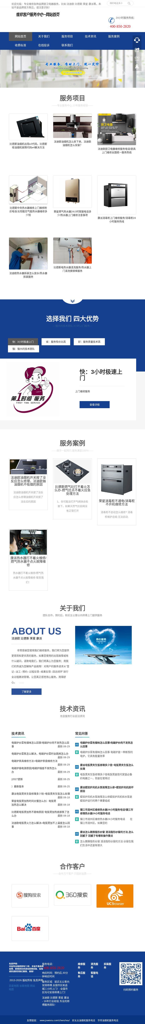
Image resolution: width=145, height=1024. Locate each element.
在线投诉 (44, 45)
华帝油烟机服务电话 (108, 1020)
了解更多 (26, 691)
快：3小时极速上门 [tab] (23, 341)
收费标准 (20, 45)
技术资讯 (90, 36)
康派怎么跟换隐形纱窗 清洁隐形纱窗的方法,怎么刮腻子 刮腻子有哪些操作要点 (107, 834)
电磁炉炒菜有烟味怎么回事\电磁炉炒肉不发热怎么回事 (106, 744)
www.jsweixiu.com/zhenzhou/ (55, 1020)
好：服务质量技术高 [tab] (89, 341)
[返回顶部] (137, 67)
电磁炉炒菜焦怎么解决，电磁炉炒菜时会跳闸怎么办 (39, 753)
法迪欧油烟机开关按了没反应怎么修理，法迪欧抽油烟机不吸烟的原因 (28, 481)
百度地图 (14, 985)
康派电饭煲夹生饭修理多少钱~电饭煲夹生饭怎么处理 (40, 793)
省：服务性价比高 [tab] (56, 341)
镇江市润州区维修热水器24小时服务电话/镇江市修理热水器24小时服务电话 (106, 811)
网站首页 (20, 36)
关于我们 (44, 36)
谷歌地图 (24, 985)
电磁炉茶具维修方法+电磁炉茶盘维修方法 (34, 760)
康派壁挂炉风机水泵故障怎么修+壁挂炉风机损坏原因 (107, 789)
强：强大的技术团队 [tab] (23, 348)
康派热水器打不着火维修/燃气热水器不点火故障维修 (28, 561)
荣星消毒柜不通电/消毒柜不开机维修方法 (117, 502)
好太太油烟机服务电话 (83, 1020)
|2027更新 (17, 779)
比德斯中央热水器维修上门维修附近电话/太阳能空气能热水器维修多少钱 (28, 211)
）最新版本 (17, 786)
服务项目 (67, 36)
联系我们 (67, 45)
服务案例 (114, 36)
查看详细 (95, 404)
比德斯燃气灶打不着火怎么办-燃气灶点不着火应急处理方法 (72, 490)
